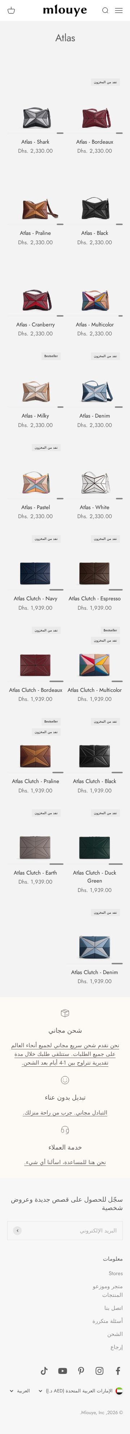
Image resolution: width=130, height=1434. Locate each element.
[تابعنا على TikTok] (44, 1371)
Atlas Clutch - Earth (35, 873)
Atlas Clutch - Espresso (95, 598)
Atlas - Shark (35, 142)
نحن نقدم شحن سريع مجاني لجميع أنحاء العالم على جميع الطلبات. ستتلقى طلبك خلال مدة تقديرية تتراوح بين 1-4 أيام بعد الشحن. (65, 1054)
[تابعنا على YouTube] (63, 1371)
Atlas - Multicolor (95, 325)
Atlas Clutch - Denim (94, 972)
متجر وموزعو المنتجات (108, 1290)
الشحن (115, 1334)
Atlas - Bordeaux (94, 142)
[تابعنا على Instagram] (99, 1371)
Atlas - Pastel (35, 507)
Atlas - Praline (35, 233)
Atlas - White (94, 507)
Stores (116, 1273)
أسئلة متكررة (107, 1321)
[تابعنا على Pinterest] (81, 1371)
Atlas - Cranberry (35, 325)
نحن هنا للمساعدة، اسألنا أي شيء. (65, 1162)
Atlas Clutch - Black (94, 781)
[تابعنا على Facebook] (118, 1371)
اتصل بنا (113, 1308)
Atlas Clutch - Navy (35, 598)
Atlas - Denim (94, 416)
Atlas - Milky (35, 416)
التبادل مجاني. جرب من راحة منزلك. (65, 1113)
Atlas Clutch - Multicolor (95, 690)
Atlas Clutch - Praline (35, 781)
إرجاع (116, 1347)
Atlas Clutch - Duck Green (94, 877)
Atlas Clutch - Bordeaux (35, 690)
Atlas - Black (94, 233)
